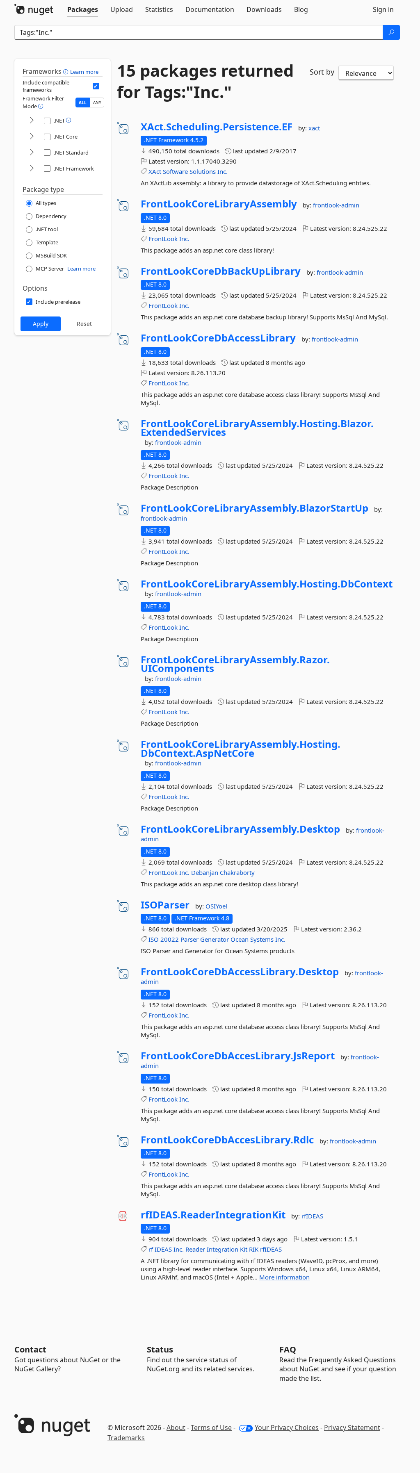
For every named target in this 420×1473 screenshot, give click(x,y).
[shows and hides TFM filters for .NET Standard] (32, 153)
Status (160, 1349)
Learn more (84, 71)
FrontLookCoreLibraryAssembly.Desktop (240, 828)
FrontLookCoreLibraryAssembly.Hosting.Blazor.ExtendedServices (257, 428)
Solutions (202, 171)
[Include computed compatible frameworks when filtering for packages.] (96, 86)
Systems (262, 939)
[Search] (391, 32)
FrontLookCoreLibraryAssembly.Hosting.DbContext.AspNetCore (240, 748)
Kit (243, 1249)
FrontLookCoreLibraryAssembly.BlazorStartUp (254, 507)
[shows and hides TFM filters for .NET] (32, 121)
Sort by (322, 72)
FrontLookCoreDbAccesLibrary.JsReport (238, 1055)
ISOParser (165, 904)
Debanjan (204, 872)
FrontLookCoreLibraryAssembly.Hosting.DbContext (267, 583)
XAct (154, 171)
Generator (214, 939)
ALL (83, 102)
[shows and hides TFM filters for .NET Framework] (32, 169)
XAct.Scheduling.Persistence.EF (216, 126)
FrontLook (163, 238)
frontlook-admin (336, 205)
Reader (195, 1249)
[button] (66, 71)
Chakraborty (237, 872)
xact (314, 128)
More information (284, 1277)
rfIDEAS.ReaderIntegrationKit (213, 1214)
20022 (169, 939)
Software (175, 171)
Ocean (240, 939)
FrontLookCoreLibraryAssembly (219, 203)
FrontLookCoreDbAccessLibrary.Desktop (240, 971)
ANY (97, 102)
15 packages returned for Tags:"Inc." (205, 81)
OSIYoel (216, 906)
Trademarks (126, 1437)
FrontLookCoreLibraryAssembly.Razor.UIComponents (235, 664)
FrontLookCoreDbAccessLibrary (218, 337)
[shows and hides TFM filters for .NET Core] (32, 137)
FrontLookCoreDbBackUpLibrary (221, 270)
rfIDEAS (312, 1216)
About (176, 1427)
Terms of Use (211, 1427)
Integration (222, 1249)
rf (150, 1249)
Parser (189, 939)
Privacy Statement (352, 1427)
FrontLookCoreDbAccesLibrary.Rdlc (227, 1139)
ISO (153, 939)
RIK (253, 1249)
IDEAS (163, 1249)
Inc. (222, 171)
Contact (30, 1349)
